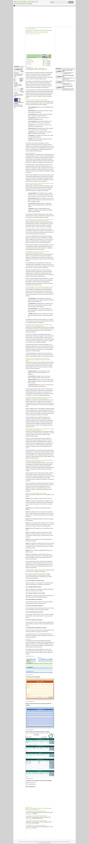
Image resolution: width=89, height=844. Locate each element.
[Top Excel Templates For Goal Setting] (29, 826)
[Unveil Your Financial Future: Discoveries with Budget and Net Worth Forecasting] (59, 87)
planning (28, 807)
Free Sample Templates (57, 841)
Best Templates (35, 841)
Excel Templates (32, 27)
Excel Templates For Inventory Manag (39, 820)
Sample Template (42, 841)
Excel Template (49, 841)
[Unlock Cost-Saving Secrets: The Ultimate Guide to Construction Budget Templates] (59, 81)
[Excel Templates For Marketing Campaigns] (29, 816)
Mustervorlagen (40, 842)
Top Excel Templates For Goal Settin (39, 825)
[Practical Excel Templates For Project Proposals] (29, 812)
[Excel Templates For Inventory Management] (29, 822)
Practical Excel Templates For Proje (39, 811)
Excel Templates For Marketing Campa (39, 815)
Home (27, 27)
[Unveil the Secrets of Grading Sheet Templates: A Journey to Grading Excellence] (59, 76)
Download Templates (66, 841)
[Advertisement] (44, 16)
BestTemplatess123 (26, 1)
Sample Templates (28, 841)
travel (31, 807)
